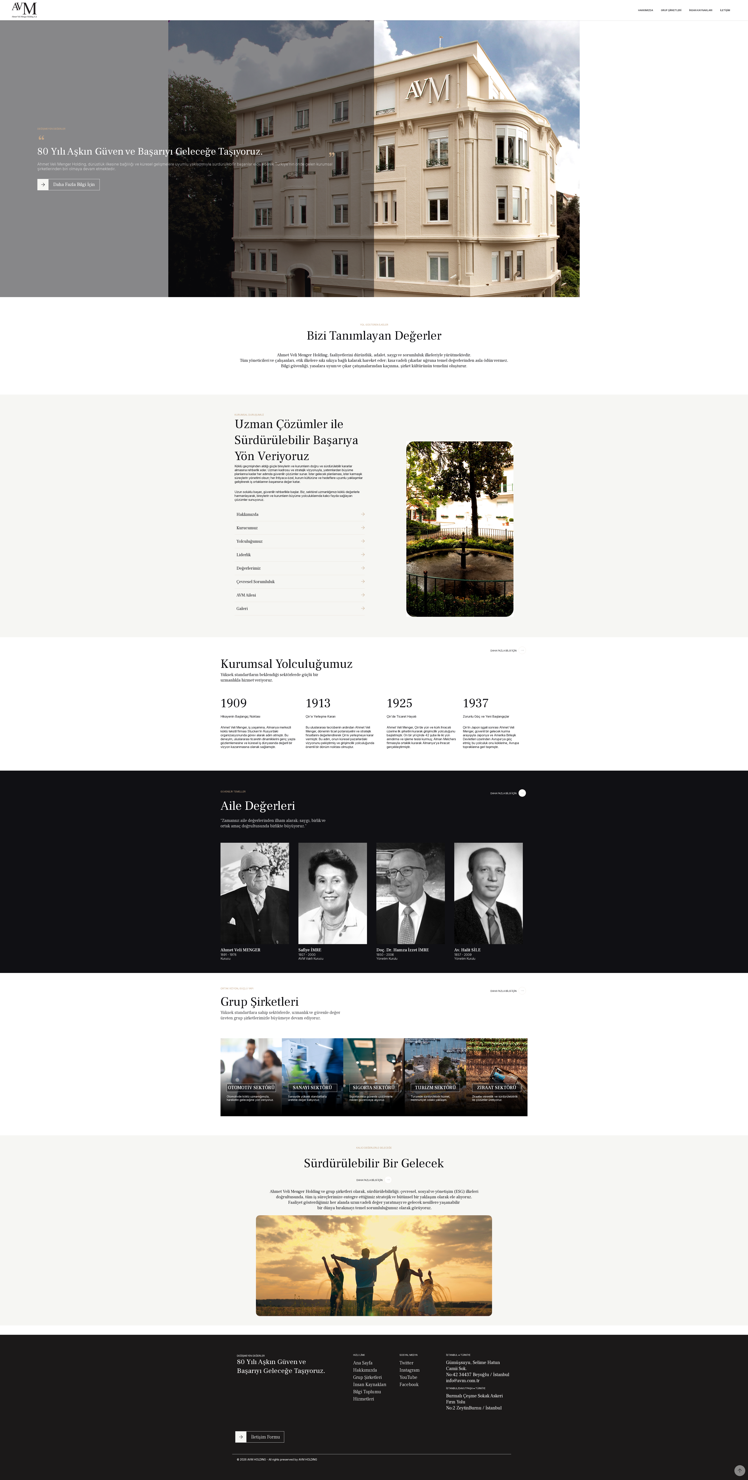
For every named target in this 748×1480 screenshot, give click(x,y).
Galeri (242, 608)
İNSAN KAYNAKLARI (700, 10)
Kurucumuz (247, 528)
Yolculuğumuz (249, 541)
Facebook (409, 1385)
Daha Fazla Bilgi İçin (74, 184)
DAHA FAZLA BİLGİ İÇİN (503, 650)
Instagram (410, 1370)
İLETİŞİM (725, 10)
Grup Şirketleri (367, 1377)
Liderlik (243, 555)
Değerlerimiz (248, 568)
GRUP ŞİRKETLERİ (671, 10)
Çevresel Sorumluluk (255, 581)
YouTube (408, 1377)
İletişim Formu (265, 1437)
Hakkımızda (247, 514)
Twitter (406, 1363)
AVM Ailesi (246, 595)
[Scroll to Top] (739, 1470)
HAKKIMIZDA (645, 10)
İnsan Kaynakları (369, 1385)
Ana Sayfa (362, 1363)
